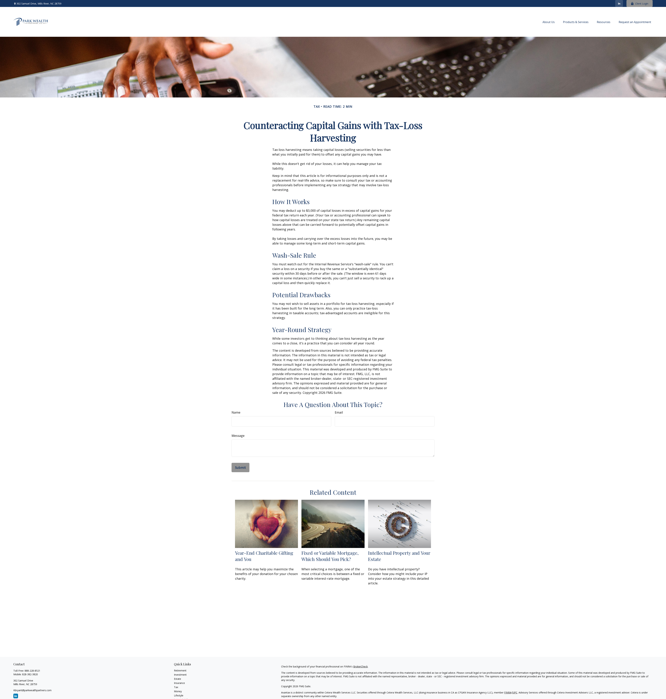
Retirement (180, 670)
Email (339, 412)
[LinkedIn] (619, 3)
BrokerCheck (360, 666)
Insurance (179, 683)
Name (236, 412)
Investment (180, 674)
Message (238, 436)
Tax (176, 687)
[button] (548, 21)
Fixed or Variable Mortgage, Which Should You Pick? (330, 556)
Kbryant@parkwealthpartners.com (32, 690)
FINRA (507, 692)
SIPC (514, 692)
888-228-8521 (32, 670)
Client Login (641, 3)
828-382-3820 (30, 674)
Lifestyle (178, 695)
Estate (177, 678)
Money (178, 691)
